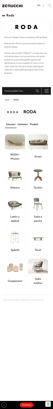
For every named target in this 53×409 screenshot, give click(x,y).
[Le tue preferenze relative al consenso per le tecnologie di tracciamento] (48, 404)
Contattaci (26, 404)
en (38, 5)
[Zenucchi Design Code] (12, 5)
